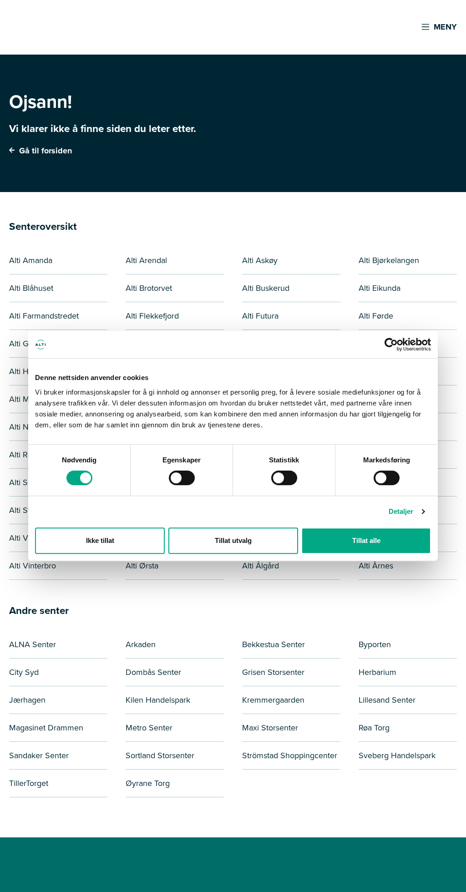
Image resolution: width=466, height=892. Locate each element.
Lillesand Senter (387, 700)
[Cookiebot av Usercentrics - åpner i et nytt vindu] (391, 344)
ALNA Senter (32, 644)
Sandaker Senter (39, 755)
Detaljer (401, 511)
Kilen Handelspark (158, 700)
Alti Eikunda (379, 288)
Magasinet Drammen (46, 728)
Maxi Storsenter (270, 728)
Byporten (375, 644)
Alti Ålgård (260, 566)
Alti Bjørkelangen (389, 260)
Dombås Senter (153, 672)
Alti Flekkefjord (152, 316)
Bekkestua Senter (273, 644)
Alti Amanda (30, 260)
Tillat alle (366, 540)
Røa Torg (374, 728)
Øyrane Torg (148, 783)
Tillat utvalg (233, 540)
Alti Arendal (146, 260)
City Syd (24, 672)
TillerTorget (28, 783)
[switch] (182, 478)
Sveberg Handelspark (397, 755)
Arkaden (141, 644)
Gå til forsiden (44, 151)
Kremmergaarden (273, 700)
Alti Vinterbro (32, 566)
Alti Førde (376, 316)
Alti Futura (260, 316)
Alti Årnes (376, 566)
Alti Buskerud (265, 288)
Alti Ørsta (142, 566)
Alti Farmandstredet (44, 316)
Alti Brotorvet (149, 288)
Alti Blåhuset (31, 288)
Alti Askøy (260, 260)
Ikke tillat (100, 540)
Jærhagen (27, 700)
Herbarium (377, 672)
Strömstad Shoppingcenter (289, 755)
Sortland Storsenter (160, 755)
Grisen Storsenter (273, 672)
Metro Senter (149, 728)
